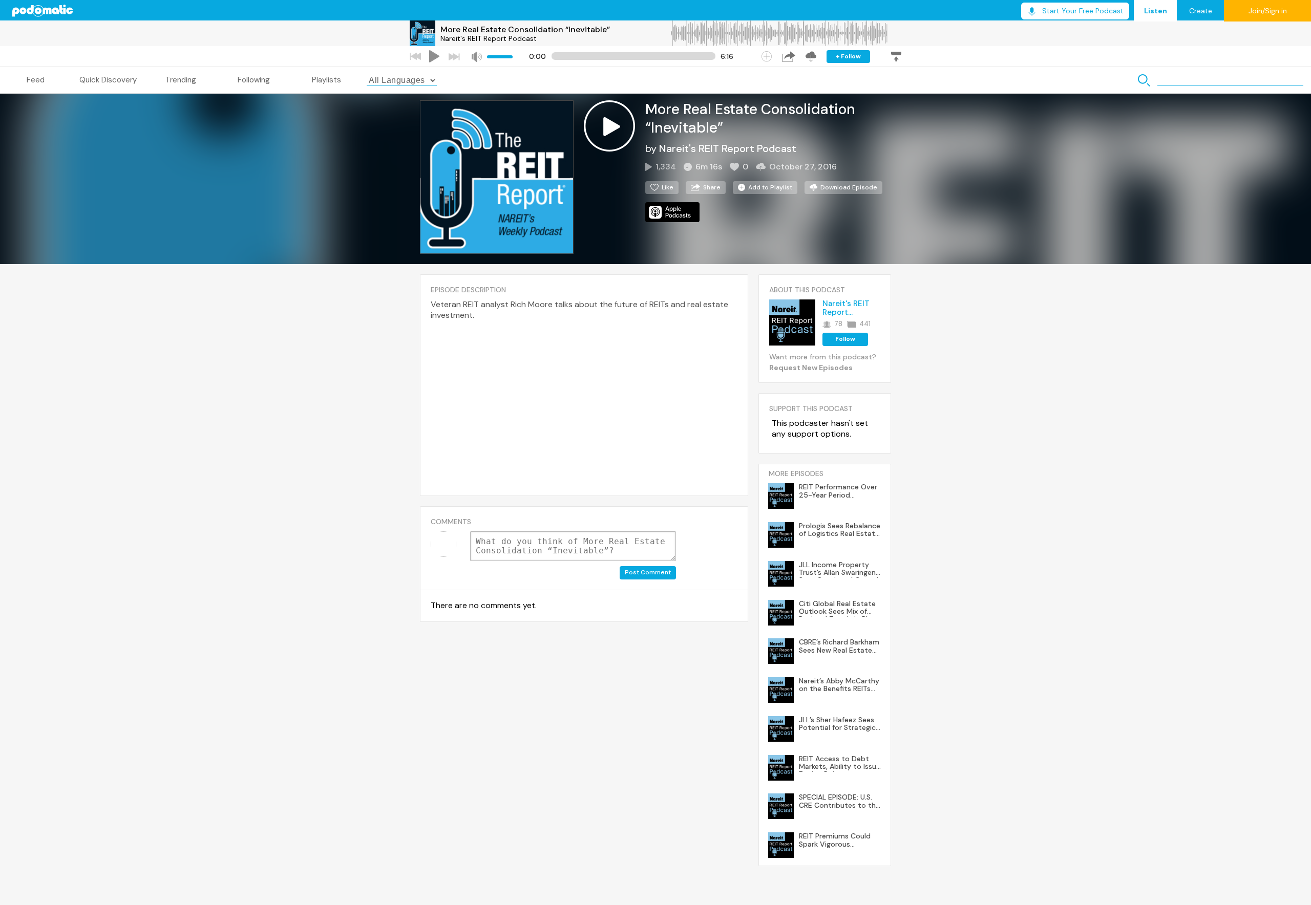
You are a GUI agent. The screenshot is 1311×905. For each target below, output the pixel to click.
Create (1200, 10)
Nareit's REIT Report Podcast (488, 38)
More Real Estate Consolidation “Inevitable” (525, 29)
